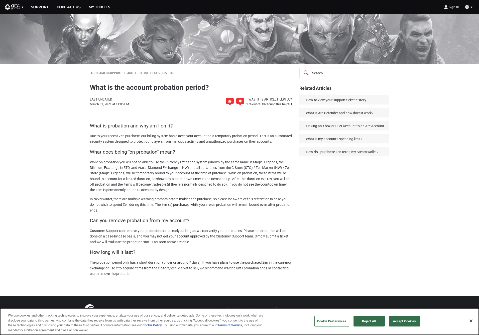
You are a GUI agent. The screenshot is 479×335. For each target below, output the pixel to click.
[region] (239, 321)
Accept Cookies (404, 321)
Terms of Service (229, 325)
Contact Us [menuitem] (69, 7)
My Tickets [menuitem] (99, 7)
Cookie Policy (152, 325)
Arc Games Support (106, 73)
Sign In (454, 7)
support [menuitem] (40, 7)
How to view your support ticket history (336, 100)
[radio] (230, 101)
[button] (14, 7)
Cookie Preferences (331, 321)
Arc (130, 73)
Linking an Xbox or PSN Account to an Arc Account (345, 125)
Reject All (369, 321)
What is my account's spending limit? (334, 138)
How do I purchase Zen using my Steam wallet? (342, 151)
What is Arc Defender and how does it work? (339, 113)
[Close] (471, 320)
